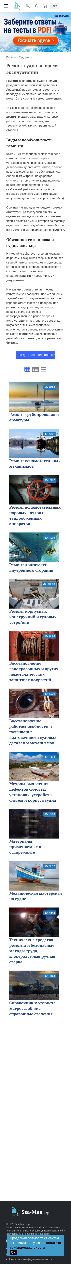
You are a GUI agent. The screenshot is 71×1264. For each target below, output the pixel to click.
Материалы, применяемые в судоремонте (25, 847)
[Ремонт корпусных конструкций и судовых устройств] (34, 594)
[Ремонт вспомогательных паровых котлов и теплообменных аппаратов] (34, 489)
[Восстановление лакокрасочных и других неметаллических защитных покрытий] (34, 646)
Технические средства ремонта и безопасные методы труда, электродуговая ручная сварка (32, 950)
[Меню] (5, 5)
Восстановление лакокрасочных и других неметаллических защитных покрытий (33, 671)
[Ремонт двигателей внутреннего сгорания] (34, 547)
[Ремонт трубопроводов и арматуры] (34, 397)
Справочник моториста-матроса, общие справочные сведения (33, 1008)
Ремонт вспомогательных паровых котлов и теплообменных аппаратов (35, 515)
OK (13, 1252)
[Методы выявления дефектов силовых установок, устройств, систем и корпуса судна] (34, 766)
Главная (11, 57)
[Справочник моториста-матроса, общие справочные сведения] (34, 985)
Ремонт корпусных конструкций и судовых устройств (32, 617)
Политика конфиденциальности (30, 1259)
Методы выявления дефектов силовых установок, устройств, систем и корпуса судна (32, 792)
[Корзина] (45, 6)
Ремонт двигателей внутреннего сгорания (31, 567)
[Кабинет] (36, 6)
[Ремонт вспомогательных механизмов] (34, 443)
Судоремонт (26, 57)
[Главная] (17, 6)
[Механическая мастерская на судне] (34, 876)
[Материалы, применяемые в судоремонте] (34, 824)
